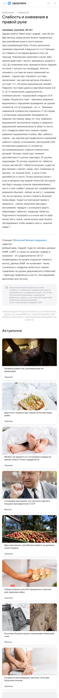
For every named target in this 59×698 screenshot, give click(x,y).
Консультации (8, 12)
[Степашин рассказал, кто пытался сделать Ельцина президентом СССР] (29, 491)
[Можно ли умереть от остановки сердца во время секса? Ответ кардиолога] (29, 447)
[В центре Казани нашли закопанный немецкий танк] (29, 624)
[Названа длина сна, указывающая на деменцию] (29, 359)
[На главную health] (18, 3)
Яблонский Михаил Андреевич (30, 240)
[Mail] (9, 3)
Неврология (23, 12)
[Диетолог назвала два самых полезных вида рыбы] (29, 403)
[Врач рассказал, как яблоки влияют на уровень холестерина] (29, 536)
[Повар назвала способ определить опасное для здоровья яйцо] (29, 580)
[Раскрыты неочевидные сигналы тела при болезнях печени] (29, 668)
